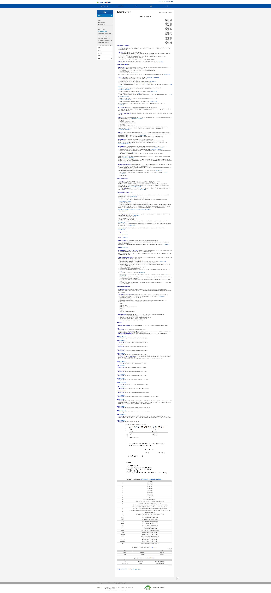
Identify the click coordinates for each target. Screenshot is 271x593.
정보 (135, 6)
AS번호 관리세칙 (101, 29)
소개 (167, 6)
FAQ (99, 58)
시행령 (99, 20)
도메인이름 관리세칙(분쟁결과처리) (105, 40)
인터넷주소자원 (104, 6)
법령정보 (99, 15)
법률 (99, 17)
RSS (108, 583)
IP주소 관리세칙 (101, 24)
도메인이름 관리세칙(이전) (103, 42)
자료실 (99, 50)
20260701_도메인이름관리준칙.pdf (134, 569)
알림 (151, 6)
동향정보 (99, 47)
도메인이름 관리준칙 (102, 31)
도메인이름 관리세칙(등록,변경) (104, 33)
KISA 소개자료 (158, 587)
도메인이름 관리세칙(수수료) (104, 38)
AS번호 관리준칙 (101, 27)
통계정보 (99, 55)
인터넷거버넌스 (120, 6)
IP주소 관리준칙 (101, 22)
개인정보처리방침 (100, 583)
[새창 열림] (168, 1)
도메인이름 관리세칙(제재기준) (104, 45)
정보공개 (99, 53)
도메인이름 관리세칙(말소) (103, 36)
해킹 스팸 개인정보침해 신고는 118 (120, 583)
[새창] (147, 587)
